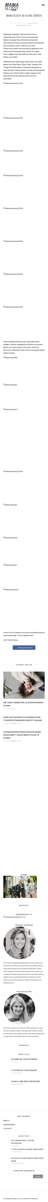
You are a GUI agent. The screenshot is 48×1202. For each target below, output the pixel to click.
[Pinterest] (25, 1195)
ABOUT (6, 1120)
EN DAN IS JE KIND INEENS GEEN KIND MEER (25, 1081)
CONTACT (7, 1128)
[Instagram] (28, 1195)
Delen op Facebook (25, 647)
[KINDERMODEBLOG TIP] (14, 917)
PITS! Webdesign (33, 1198)
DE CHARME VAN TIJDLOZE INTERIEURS (24, 1059)
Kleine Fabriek (21, 37)
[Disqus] (24, 777)
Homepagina (24, 25)
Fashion (32, 23)
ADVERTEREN (9, 1124)
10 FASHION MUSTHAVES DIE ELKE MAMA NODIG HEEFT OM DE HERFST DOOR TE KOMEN (22, 735)
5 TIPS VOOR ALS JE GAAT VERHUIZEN (24, 1070)
